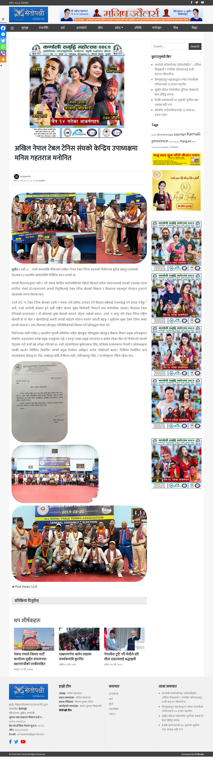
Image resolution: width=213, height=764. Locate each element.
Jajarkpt (180, 134)
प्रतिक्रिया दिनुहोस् (27, 601)
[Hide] (1, 65)
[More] (3, 59)
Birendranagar (165, 135)
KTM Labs (199, 754)
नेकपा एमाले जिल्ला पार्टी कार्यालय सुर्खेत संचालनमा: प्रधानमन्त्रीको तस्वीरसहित (30, 659)
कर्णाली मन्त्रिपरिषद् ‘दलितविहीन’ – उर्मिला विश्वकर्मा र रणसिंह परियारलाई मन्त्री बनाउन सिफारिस (178, 69)
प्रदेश (117, 27)
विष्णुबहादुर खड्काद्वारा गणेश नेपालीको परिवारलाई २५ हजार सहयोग (176, 82)
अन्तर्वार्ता (81, 27)
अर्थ (63, 27)
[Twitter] (3, 41)
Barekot (154, 135)
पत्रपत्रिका (114, 709)
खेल (100, 27)
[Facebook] (3, 28)
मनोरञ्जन (156, 27)
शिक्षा (194, 27)
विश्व (175, 27)
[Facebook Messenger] (3, 34)
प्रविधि (138, 27)
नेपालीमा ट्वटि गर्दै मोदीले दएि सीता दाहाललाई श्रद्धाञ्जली (121, 656)
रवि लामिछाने (174, 147)
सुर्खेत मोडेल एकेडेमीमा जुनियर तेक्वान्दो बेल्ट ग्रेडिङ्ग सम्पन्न (176, 92)
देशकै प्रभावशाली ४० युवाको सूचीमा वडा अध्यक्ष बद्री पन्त (176, 102)
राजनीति (43, 27)
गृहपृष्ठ (24, 27)
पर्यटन (112, 714)
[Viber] (3, 53)
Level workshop (174, 141)
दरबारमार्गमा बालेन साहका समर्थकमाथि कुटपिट (75, 656)
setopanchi (25, 176)
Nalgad (185, 141)
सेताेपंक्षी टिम (65, 710)
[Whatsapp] (3, 47)
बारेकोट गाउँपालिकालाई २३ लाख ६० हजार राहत (175, 113)
